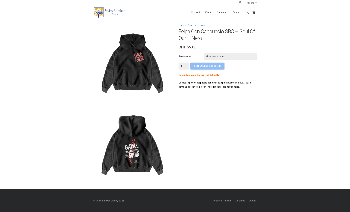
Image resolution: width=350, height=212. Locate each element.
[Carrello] (253, 12)
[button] (251, 2)
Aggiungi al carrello (207, 66)
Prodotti (217, 200)
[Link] (240, 2)
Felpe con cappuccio (196, 25)
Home (181, 25)
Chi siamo (240, 200)
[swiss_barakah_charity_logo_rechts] (109, 12)
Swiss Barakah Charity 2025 (109, 200)
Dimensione (185, 56)
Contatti (253, 200)
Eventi (228, 200)
